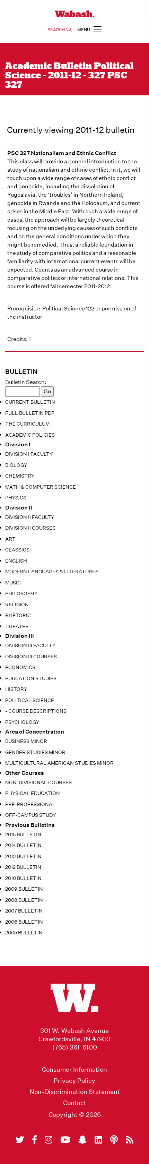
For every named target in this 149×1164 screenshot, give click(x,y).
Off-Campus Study (30, 815)
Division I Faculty (29, 454)
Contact (74, 1102)
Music (13, 583)
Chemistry (19, 476)
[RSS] (129, 1140)
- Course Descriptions (36, 711)
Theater (17, 626)
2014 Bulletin (23, 845)
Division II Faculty (29, 517)
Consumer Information (74, 1069)
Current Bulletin (30, 402)
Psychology (22, 722)
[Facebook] (34, 1140)
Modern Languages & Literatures (51, 571)
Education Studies (30, 678)
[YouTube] (65, 1140)
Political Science (29, 700)
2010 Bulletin (23, 878)
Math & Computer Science (40, 487)
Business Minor (26, 741)
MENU (83, 30)
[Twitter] (20, 1140)
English (16, 561)
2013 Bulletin (23, 856)
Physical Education (32, 793)
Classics (17, 550)
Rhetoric (18, 615)
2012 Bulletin (23, 867)
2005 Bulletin (24, 933)
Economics (20, 667)
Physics (15, 498)
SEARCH (56, 30)
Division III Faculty (30, 645)
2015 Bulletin (23, 834)
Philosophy (21, 593)
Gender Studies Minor (35, 752)
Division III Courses (31, 656)
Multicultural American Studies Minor (59, 763)
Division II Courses (30, 528)
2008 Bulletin (24, 900)
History (16, 689)
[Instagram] (48, 1140)
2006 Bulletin (24, 922)
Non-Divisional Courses (38, 782)
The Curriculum (27, 424)
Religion (17, 604)
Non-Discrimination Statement (74, 1091)
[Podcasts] (114, 1140)
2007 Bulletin (24, 911)
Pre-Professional (30, 804)
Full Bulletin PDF (29, 413)
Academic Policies (30, 435)
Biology (16, 465)
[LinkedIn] (98, 1140)
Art (10, 539)
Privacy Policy (74, 1080)
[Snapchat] (82, 1140)
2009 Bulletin (24, 889)
